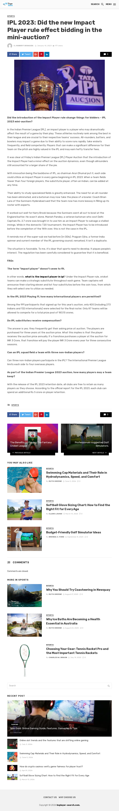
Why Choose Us (67, 797)
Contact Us (50, 797)
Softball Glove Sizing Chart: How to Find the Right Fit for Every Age (78, 507)
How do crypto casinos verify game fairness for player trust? (51, 766)
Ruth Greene (55, 481)
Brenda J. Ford (56, 537)
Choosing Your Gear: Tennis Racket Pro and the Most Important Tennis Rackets (77, 651)
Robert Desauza (24, 46)
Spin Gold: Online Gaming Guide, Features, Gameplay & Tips (43, 728)
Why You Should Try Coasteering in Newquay (78, 589)
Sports (11, 16)
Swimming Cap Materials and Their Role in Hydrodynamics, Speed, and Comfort (76, 474)
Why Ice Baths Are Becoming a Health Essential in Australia (73, 621)
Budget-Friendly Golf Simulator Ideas (73, 532)
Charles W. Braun (58, 657)
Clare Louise (55, 514)
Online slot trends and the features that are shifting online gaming (54, 740)
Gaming (14, 724)
